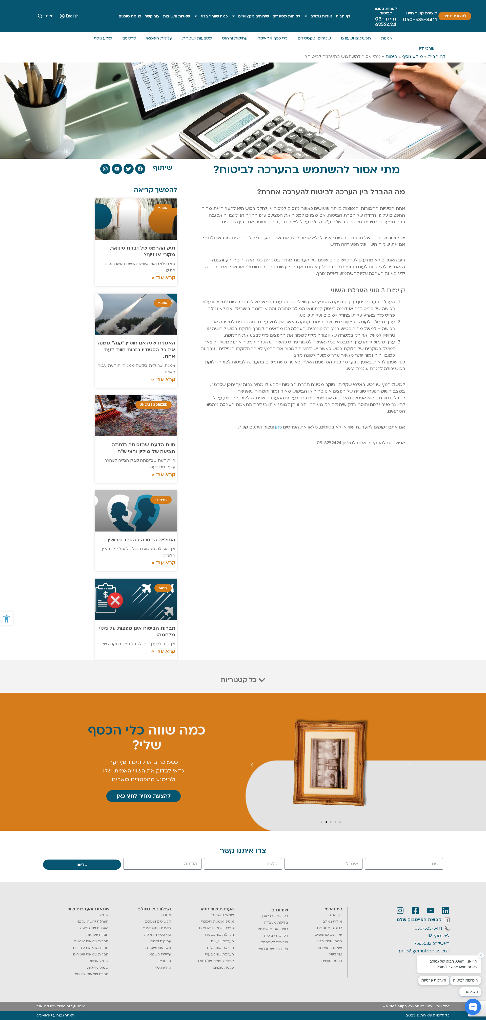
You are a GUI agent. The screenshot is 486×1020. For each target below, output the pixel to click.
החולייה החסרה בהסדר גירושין (141, 540)
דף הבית (343, 16)
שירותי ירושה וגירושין (273, 948)
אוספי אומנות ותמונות (217, 921)
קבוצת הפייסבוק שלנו (419, 920)
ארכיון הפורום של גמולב (215, 960)
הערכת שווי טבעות (219, 934)
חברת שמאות (97, 934)
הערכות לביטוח (276, 935)
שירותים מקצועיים (253, 16)
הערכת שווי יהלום (220, 947)
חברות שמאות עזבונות (90, 947)
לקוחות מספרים (286, 16)
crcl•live (43, 1015)
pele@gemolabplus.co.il (424, 951)
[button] (6, 618)
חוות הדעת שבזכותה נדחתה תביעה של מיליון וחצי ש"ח (143, 448)
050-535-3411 (428, 928)
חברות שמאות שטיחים (90, 954)
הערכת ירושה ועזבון (92, 921)
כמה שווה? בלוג (214, 16)
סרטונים (129, 38)
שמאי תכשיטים (222, 914)
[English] (62, 16)
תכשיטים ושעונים (356, 38)
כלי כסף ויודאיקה (272, 38)
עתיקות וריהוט (234, 38)
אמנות (386, 38)
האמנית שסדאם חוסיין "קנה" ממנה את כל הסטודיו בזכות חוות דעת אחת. (136, 350)
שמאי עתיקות (97, 967)
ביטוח (391, 56)
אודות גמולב (321, 16)
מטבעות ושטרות (197, 38)
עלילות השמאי (159, 38)
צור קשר (152, 16)
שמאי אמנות (98, 960)
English (72, 16)
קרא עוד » (163, 277)
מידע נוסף (103, 38)
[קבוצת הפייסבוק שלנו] (447, 919)
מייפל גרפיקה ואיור (51, 1006)
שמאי (103, 914)
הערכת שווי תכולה (94, 928)
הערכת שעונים (222, 941)
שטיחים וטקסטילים (314, 38)
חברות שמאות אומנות (91, 941)
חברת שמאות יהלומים (216, 928)
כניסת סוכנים (130, 16)
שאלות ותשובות (176, 16)
